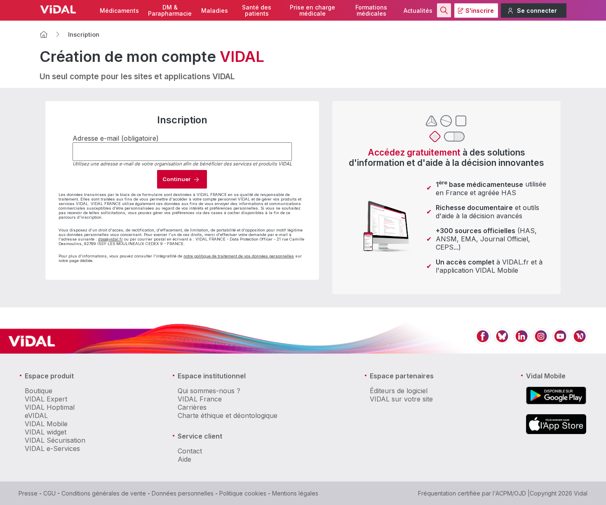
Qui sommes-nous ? (209, 391)
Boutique (38, 391)
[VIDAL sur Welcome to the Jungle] (579, 341)
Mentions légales (295, 493)
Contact (190, 451)
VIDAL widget (45, 432)
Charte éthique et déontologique (227, 415)
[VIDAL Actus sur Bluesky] (502, 341)
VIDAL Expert (46, 399)
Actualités (418, 10)
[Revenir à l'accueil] (44, 34)
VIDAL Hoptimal (50, 407)
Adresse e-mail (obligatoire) (116, 138)
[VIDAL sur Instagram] (541, 341)
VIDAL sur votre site (401, 399)
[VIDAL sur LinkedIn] (521, 341)
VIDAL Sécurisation (55, 440)
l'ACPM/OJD (509, 493)
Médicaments (119, 10)
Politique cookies (242, 493)
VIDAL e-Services (52, 448)
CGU (49, 493)
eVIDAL (36, 415)
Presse (28, 493)
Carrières (192, 407)
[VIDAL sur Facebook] (482, 341)
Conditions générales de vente (103, 493)
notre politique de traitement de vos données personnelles (238, 256)
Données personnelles (183, 493)
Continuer (176, 179)
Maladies (214, 10)
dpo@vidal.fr (110, 239)
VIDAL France (200, 399)
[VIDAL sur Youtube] (560, 341)
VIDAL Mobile (46, 424)
